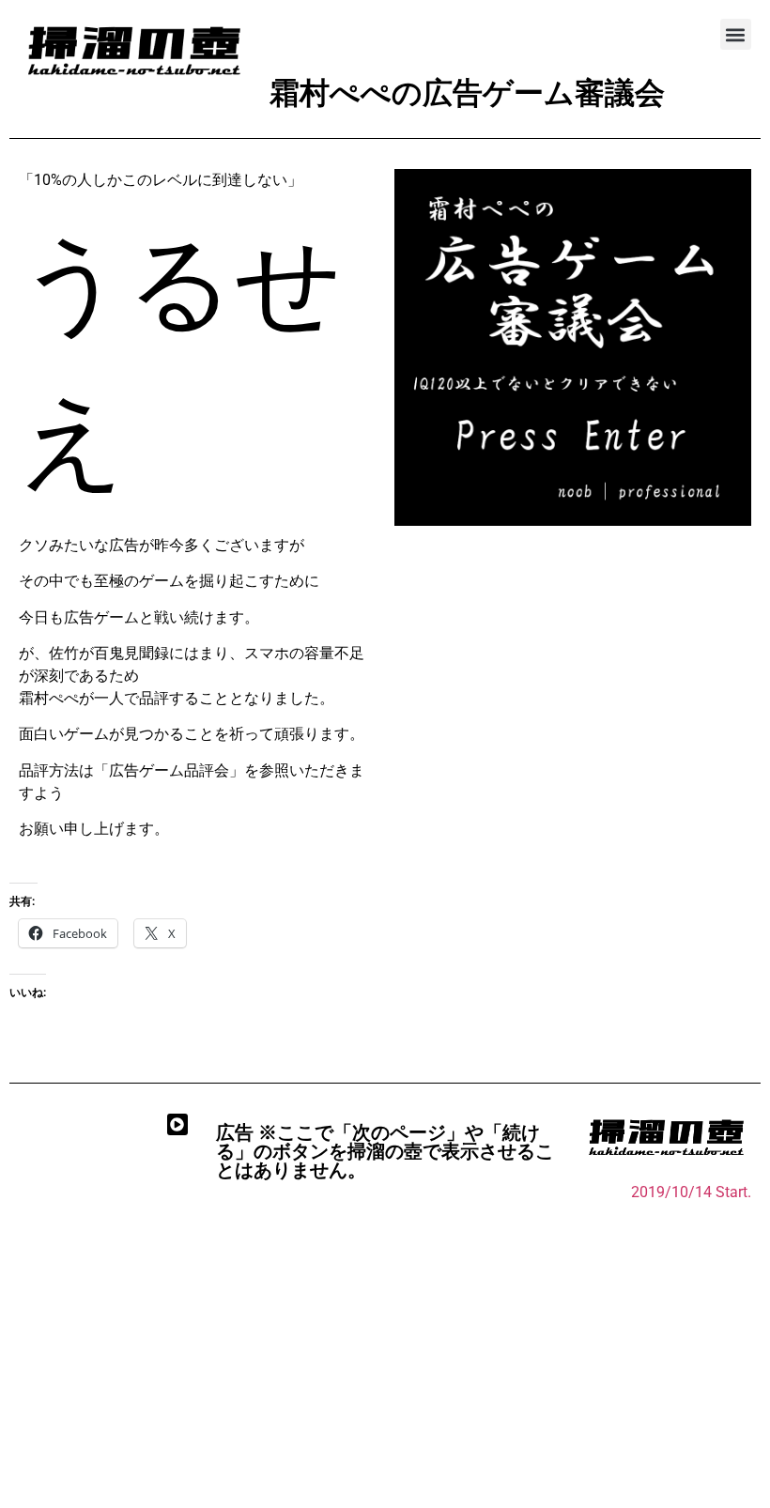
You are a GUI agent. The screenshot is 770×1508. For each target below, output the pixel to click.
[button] (735, 34)
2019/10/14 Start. (691, 1192)
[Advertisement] (385, 1348)
